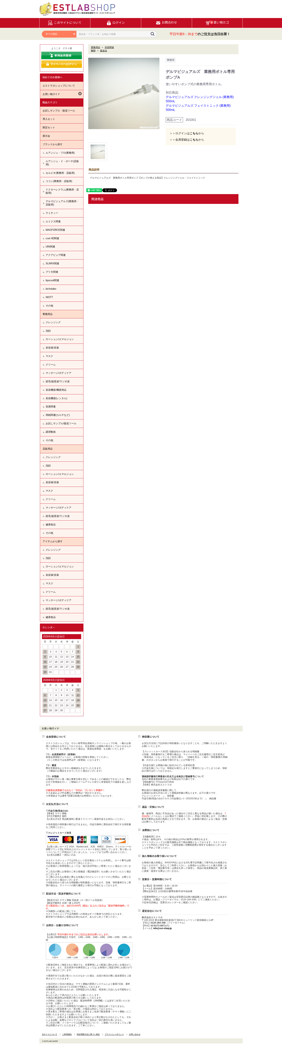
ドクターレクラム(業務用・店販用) (62, 191)
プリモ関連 (52, 271)
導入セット (49, 119)
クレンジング (53, 322)
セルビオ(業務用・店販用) (60, 172)
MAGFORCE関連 (55, 229)
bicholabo (51, 288)
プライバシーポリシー (114, 1034)
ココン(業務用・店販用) (59, 181)
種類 (93, 50)
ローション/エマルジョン (60, 339)
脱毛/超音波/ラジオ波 (58, 381)
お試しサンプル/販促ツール (61, 423)
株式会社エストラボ (152, 917)
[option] (124, 93)
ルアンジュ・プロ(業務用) (60, 152)
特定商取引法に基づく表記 (88, 1034)
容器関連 (51, 406)
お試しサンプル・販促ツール (59, 110)
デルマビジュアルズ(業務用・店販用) (62, 203)
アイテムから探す (53, 541)
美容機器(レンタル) (56, 398)
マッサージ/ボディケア (58, 373)
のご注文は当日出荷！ (200, 34)
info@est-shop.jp (162, 928)
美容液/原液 (52, 347)
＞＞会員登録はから (187, 139)
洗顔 (48, 330)
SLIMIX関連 (52, 263)
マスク (49, 356)
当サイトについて (49, 1034)
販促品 (103, 50)
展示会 (46, 135)
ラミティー (52, 213)
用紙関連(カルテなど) (58, 415)
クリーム (51, 364)
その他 (49, 305)
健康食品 (51, 524)
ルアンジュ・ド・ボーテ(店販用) (62, 163)
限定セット (49, 127)
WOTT (49, 297)
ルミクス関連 (53, 221)
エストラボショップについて (59, 85)
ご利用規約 (67, 1034)
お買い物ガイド (51, 94)
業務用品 (48, 314)
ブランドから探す (53, 144)
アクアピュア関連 (56, 255)
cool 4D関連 (52, 238)
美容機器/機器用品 (56, 389)
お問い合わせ (134, 1034)
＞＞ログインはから (187, 133)
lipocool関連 (52, 280)
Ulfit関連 (50, 246)
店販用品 (48, 448)
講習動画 (51, 431)
